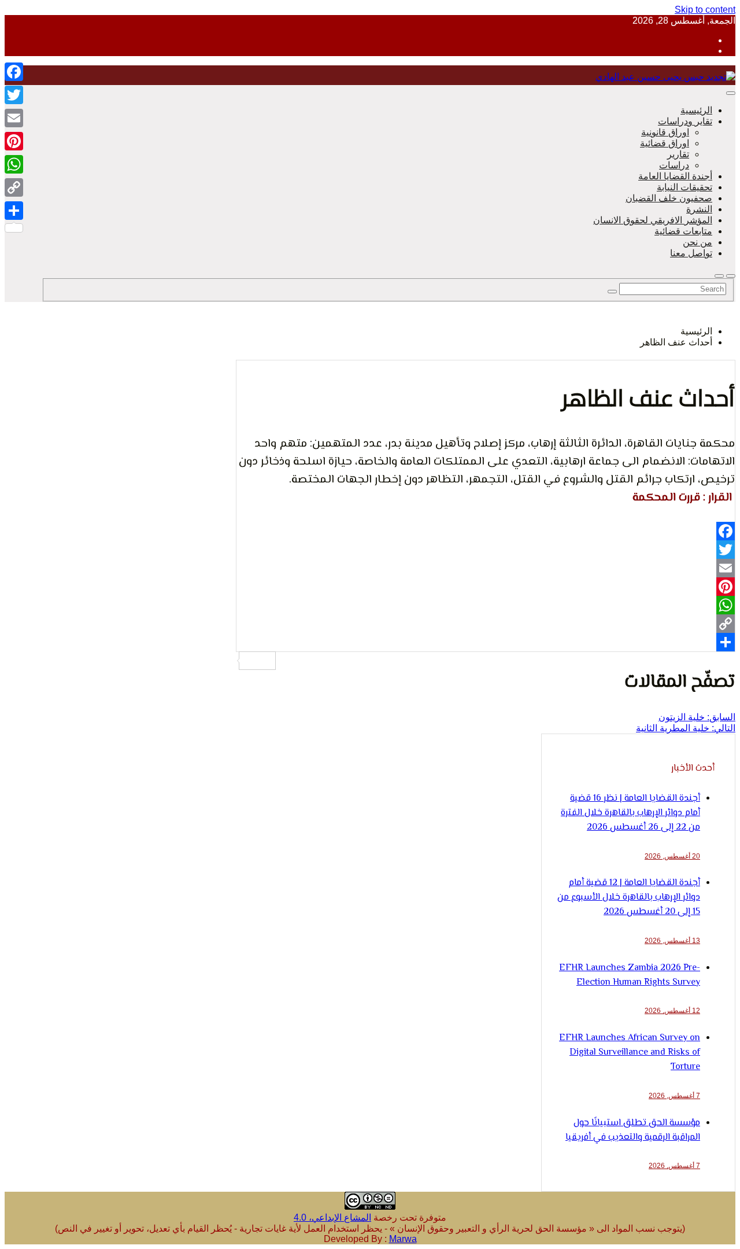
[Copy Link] (485, 623)
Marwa (403, 1239)
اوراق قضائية (664, 143)
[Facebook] (485, 531)
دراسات (674, 165)
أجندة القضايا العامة (675, 176)
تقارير (678, 154)
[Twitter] (485, 549)
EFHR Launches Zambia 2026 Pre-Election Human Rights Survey (629, 975)
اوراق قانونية (665, 132)
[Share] (485, 642)
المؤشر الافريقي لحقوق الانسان (652, 220)
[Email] (485, 568)
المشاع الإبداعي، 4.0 (332, 1217)
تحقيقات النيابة (684, 187)
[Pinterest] (485, 586)
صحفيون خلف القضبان (669, 198)
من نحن (697, 242)
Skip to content (705, 9)
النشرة (699, 209)
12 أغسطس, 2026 (672, 1011)
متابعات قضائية (683, 231)
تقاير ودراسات (685, 121)
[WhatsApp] (485, 605)
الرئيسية (696, 110)
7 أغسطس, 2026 (674, 1096)
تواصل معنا (691, 253)
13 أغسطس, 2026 (672, 941)
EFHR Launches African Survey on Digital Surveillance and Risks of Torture (629, 1052)
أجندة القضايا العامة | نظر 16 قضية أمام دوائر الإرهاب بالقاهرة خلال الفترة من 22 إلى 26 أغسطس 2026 (630, 813)
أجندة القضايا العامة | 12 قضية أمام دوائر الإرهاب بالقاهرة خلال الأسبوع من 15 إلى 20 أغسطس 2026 (628, 897)
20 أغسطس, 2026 (672, 856)
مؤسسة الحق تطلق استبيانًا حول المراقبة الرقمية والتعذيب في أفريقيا (632, 1130)
